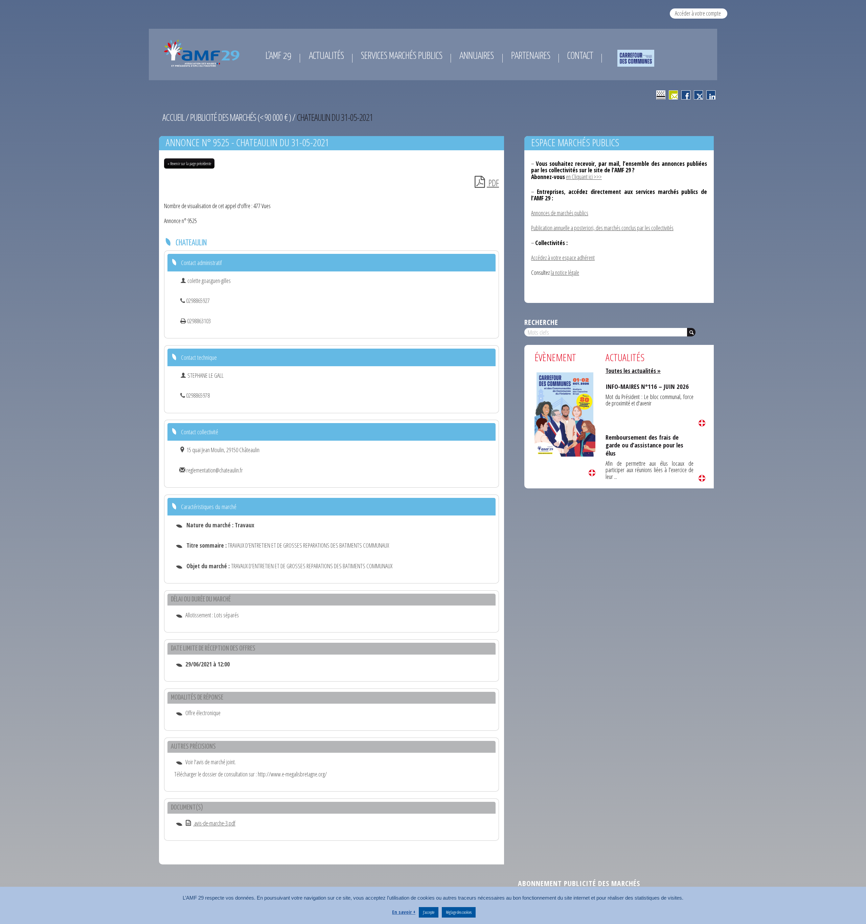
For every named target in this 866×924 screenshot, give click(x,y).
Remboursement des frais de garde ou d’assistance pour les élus (644, 445)
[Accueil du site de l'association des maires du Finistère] (203, 53)
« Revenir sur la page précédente (189, 163)
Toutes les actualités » (633, 371)
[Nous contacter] (673, 95)
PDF (493, 183)
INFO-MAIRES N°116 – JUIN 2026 (647, 386)
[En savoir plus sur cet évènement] (564, 413)
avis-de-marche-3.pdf (214, 823)
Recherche (541, 322)
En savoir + (403, 911)
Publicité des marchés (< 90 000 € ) (240, 117)
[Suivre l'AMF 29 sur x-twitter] (698, 95)
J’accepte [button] (428, 912)
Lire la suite (592, 472)
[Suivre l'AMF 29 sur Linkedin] (711, 95)
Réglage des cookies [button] (459, 912)
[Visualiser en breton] (661, 95)
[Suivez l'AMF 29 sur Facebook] (686, 95)
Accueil (173, 117)
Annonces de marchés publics (559, 213)
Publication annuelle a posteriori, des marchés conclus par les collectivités (602, 228)
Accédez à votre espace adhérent (563, 258)
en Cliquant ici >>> (584, 177)
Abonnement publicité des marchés (579, 883)
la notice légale (565, 272)
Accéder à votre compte (698, 13)
